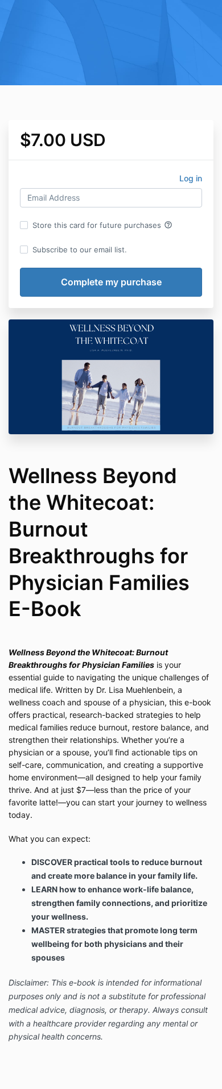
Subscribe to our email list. (79, 249)
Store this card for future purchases (102, 225)
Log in (190, 178)
